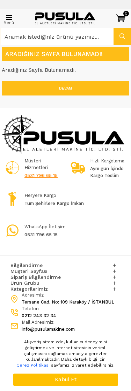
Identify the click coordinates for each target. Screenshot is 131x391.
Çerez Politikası (33, 365)
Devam (65, 88)
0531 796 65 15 (41, 175)
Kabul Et (66, 379)
